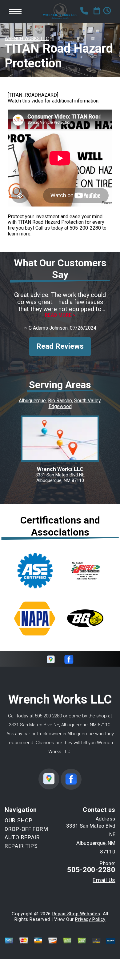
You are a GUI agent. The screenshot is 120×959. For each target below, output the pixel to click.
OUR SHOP (19, 820)
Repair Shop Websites (76, 914)
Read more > (60, 315)
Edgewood (60, 406)
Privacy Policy (90, 919)
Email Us (104, 880)
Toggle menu (15, 11)
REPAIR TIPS (21, 846)
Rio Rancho (60, 400)
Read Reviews (60, 346)
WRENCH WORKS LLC (27, 38)
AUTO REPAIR (22, 837)
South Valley (87, 400)
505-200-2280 (85, 228)
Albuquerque (32, 400)
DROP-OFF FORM (26, 829)
